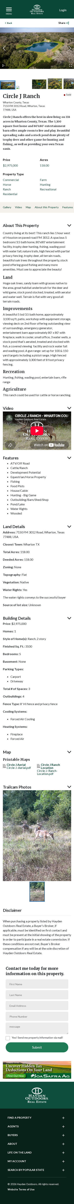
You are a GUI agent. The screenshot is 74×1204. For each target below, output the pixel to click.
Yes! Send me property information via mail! (37, 1037)
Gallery (7, 207)
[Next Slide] (70, 48)
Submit (37, 1047)
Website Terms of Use (21, 1189)
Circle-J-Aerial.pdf (19, 766)
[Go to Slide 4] (55, 84)
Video (18, 207)
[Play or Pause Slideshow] (3, 65)
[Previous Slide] (4, 48)
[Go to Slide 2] (23, 87)
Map (28, 207)
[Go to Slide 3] (39, 84)
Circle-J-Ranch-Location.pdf (48, 769)
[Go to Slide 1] (7, 85)
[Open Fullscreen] (70, 65)
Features (67, 207)
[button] (37, 48)
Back (9, 23)
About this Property (47, 207)
